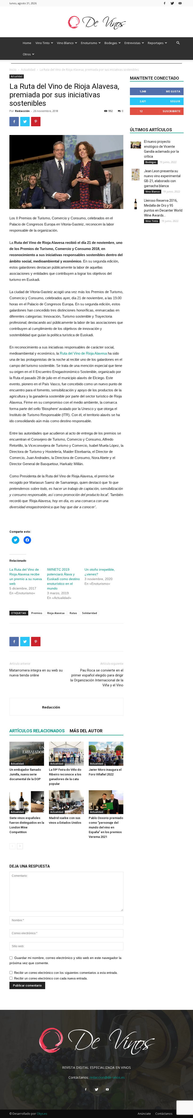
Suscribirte (171, 111)
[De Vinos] (96, 22)
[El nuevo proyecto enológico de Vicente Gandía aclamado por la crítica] (136, 145)
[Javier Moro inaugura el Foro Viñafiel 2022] (106, 754)
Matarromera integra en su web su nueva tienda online (36, 672)
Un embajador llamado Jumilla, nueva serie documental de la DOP (25, 774)
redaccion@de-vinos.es (107, 1077)
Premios (36, 613)
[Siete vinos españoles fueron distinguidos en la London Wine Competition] (26, 802)
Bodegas (111, 43)
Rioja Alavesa (55, 613)
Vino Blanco (65, 43)
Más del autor (86, 730)
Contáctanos (163, 1114)
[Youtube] (180, 3)
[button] (178, 43)
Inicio (12, 70)
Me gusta (173, 91)
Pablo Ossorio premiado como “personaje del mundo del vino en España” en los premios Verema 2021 (106, 827)
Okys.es (42, 1114)
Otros (27, 54)
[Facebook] (164, 3)
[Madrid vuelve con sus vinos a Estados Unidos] (66, 802)
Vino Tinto (43, 43)
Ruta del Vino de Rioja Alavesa (83, 353)
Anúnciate (144, 1114)
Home (27, 43)
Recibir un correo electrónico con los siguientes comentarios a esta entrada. (66, 973)
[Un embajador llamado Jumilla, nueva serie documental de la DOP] (26, 754)
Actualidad (28, 70)
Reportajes (156, 43)
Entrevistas (133, 43)
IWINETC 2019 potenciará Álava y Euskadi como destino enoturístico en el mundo (63, 579)
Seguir (175, 101)
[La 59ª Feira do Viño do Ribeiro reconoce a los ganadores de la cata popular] (66, 754)
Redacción (22, 111)
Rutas (73, 613)
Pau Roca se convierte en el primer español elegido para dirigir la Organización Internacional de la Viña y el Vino (96, 677)
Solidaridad (89, 613)
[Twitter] (172, 3)
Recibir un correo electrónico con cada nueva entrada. (51, 978)
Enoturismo (89, 43)
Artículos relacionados (37, 730)
